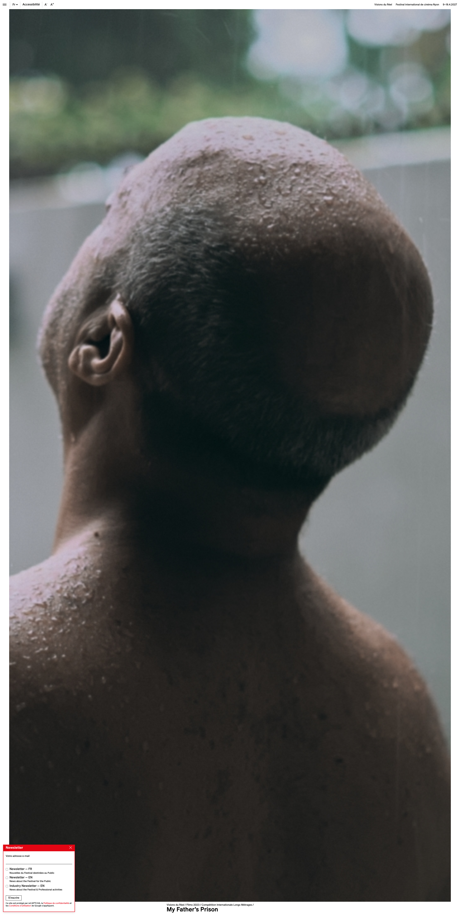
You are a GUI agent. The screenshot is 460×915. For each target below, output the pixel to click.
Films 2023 (193, 904)
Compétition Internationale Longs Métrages (227, 904)
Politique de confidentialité (56, 903)
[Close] (69, 848)
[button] (119, 455)
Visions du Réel (175, 904)
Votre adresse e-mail (18, 856)
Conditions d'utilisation (20, 906)
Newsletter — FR (32, 870)
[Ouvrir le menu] (4, 4)
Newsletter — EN (30, 879)
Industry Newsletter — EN (36, 887)
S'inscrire (13, 897)
